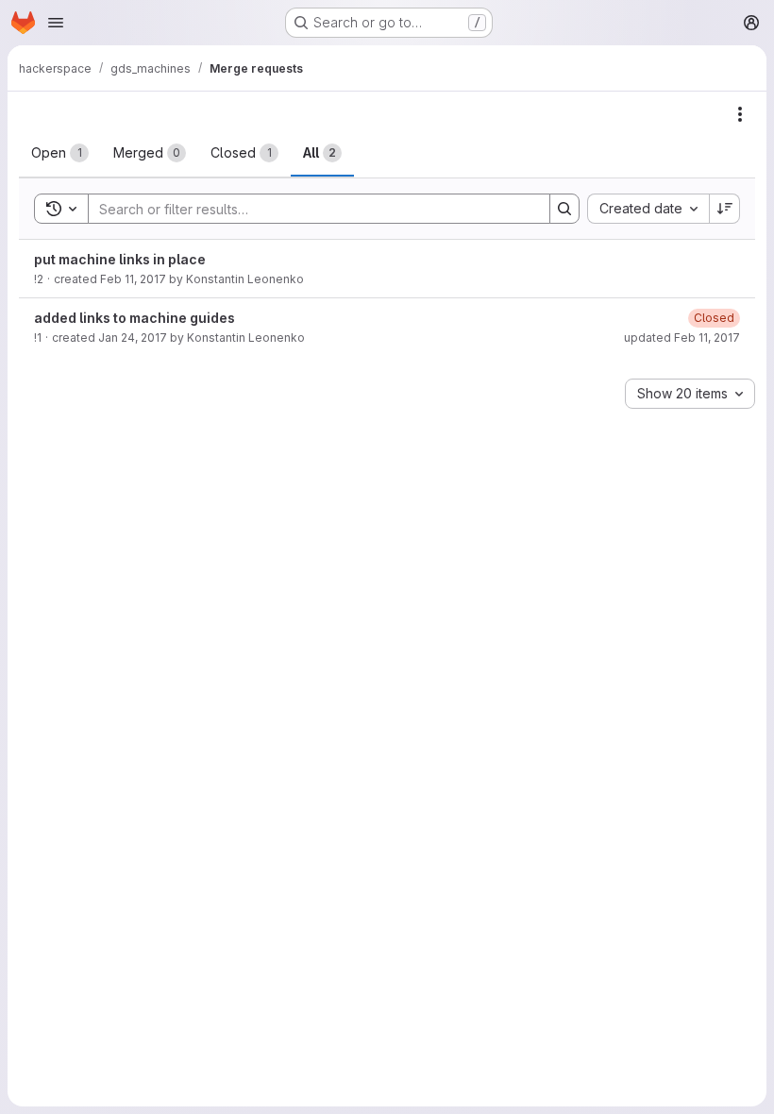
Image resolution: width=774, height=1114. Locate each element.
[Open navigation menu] (56, 23)
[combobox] (648, 209)
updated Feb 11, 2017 (682, 337)
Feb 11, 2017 (133, 279)
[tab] (60, 153)
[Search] (564, 209)
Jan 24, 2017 (132, 337)
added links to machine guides (134, 318)
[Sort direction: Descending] (725, 209)
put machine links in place (120, 259)
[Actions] (740, 114)
